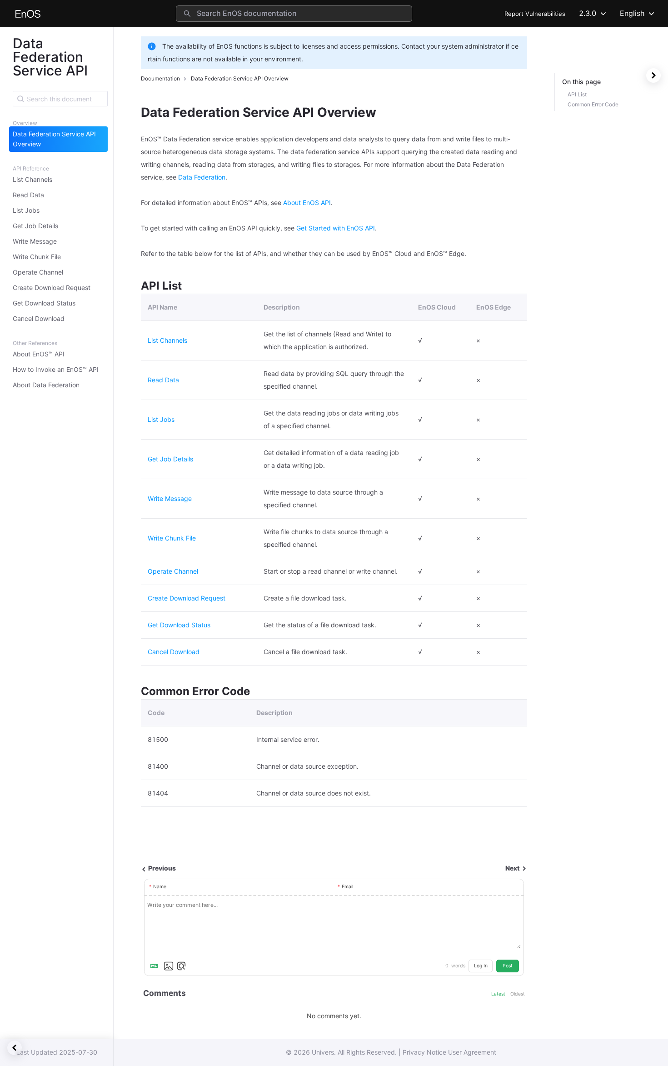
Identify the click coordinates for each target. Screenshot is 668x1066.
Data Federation (201, 177)
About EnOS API (307, 202)
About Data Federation (46, 385)
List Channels (32, 179)
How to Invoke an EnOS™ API (56, 369)
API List (577, 94)
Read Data (28, 195)
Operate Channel (38, 272)
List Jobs (26, 210)
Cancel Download (39, 318)
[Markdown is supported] (155, 966)
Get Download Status (44, 303)
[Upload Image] (168, 966)
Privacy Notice (424, 1052)
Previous (161, 868)
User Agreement (472, 1052)
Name (159, 887)
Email (347, 887)
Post (508, 966)
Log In (481, 966)
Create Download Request (51, 287)
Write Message (35, 241)
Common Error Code (593, 104)
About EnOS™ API (39, 354)
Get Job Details (35, 226)
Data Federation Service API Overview (54, 139)
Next (513, 868)
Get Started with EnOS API (335, 228)
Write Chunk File (37, 256)
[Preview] (181, 966)
